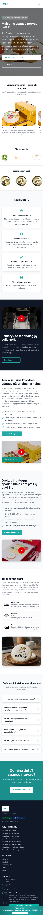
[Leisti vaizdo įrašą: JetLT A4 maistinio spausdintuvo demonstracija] (21, 318)
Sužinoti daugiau (10, 434)
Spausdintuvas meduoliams (10, 836)
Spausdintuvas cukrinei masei (11, 844)
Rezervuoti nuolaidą (20, 913)
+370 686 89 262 (10, 880)
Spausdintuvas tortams (9, 830)
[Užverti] (40, 910)
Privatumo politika (7, 865)
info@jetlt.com (8, 885)
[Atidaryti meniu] (39, 4)
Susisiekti (8, 65)
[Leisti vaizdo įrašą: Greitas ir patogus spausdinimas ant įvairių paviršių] (21, 550)
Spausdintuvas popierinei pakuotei (13, 847)
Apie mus (5, 859)
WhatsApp (8, 818)
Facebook (15, 821)
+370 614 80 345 (9, 882)
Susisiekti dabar (20, 790)
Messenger (20, 818)
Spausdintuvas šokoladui (10, 839)
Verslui (4, 870)
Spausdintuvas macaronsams (11, 841)
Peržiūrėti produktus (13, 57)
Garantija (4, 867)
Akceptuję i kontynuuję (24, 905)
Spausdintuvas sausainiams (10, 833)
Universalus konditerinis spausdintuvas (14, 850)
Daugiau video (10, 360)
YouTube (6, 821)
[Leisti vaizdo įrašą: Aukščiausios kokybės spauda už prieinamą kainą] (21, 452)
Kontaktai (5, 862)
